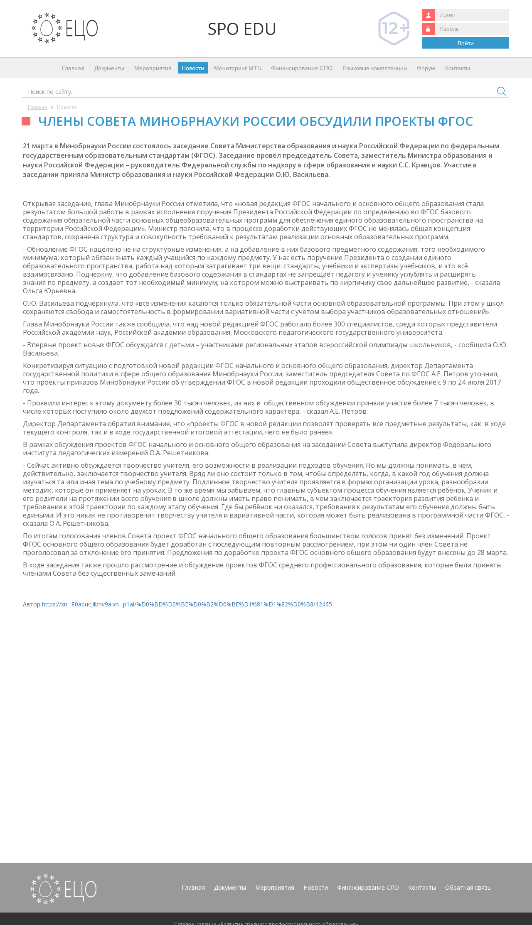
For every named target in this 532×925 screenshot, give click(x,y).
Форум (426, 68)
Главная (73, 68)
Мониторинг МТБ (237, 68)
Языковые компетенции (374, 68)
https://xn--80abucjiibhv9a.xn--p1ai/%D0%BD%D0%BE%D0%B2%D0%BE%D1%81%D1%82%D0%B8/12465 (187, 604)
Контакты (457, 68)
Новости (193, 68)
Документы (109, 68)
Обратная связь (468, 887)
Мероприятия (153, 68)
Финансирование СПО (301, 68)
